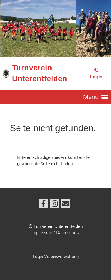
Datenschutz (68, 233)
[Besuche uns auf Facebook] (43, 205)
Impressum (41, 233)
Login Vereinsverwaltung (56, 257)
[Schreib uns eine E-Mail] (65, 205)
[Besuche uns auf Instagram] (54, 205)
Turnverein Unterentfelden (39, 73)
